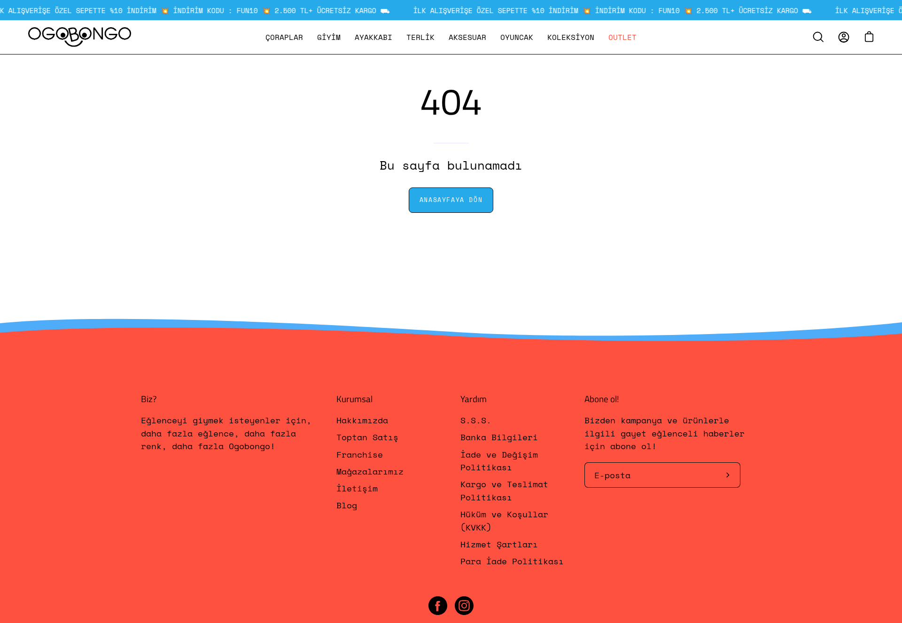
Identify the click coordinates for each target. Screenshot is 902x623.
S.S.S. (475, 420)
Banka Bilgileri (499, 437)
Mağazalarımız (370, 471)
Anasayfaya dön (451, 199)
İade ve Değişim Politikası (499, 460)
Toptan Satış (367, 437)
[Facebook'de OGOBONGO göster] (437, 605)
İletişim (357, 489)
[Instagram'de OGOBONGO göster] (464, 605)
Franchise (359, 454)
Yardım (473, 399)
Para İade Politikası (512, 561)
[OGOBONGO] (80, 37)
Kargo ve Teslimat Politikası (504, 490)
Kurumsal (354, 399)
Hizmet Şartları (499, 544)
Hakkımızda (362, 420)
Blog (346, 505)
